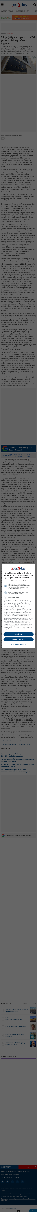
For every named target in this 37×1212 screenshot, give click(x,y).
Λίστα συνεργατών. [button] (24, 615)
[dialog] (18, 606)
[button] (18, 597)
